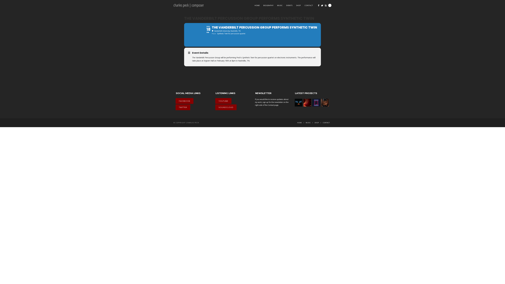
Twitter (183, 107)
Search (329, 5)
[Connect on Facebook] (318, 5)
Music (280, 5)
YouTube (223, 101)
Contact (309, 5)
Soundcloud (226, 107)
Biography (268, 5)
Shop (298, 5)
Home (257, 5)
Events (289, 5)
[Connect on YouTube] (325, 5)
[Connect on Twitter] (322, 5)
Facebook (184, 101)
